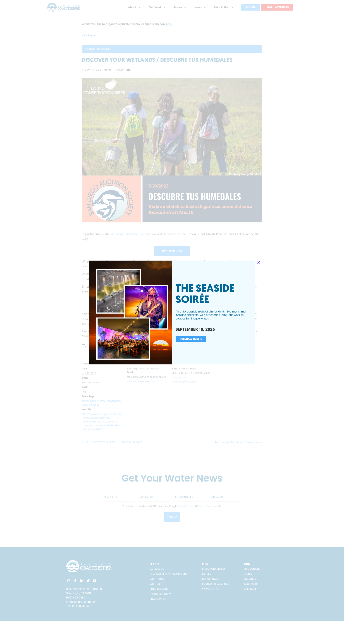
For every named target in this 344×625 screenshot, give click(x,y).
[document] (172, 312)
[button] (259, 262)
